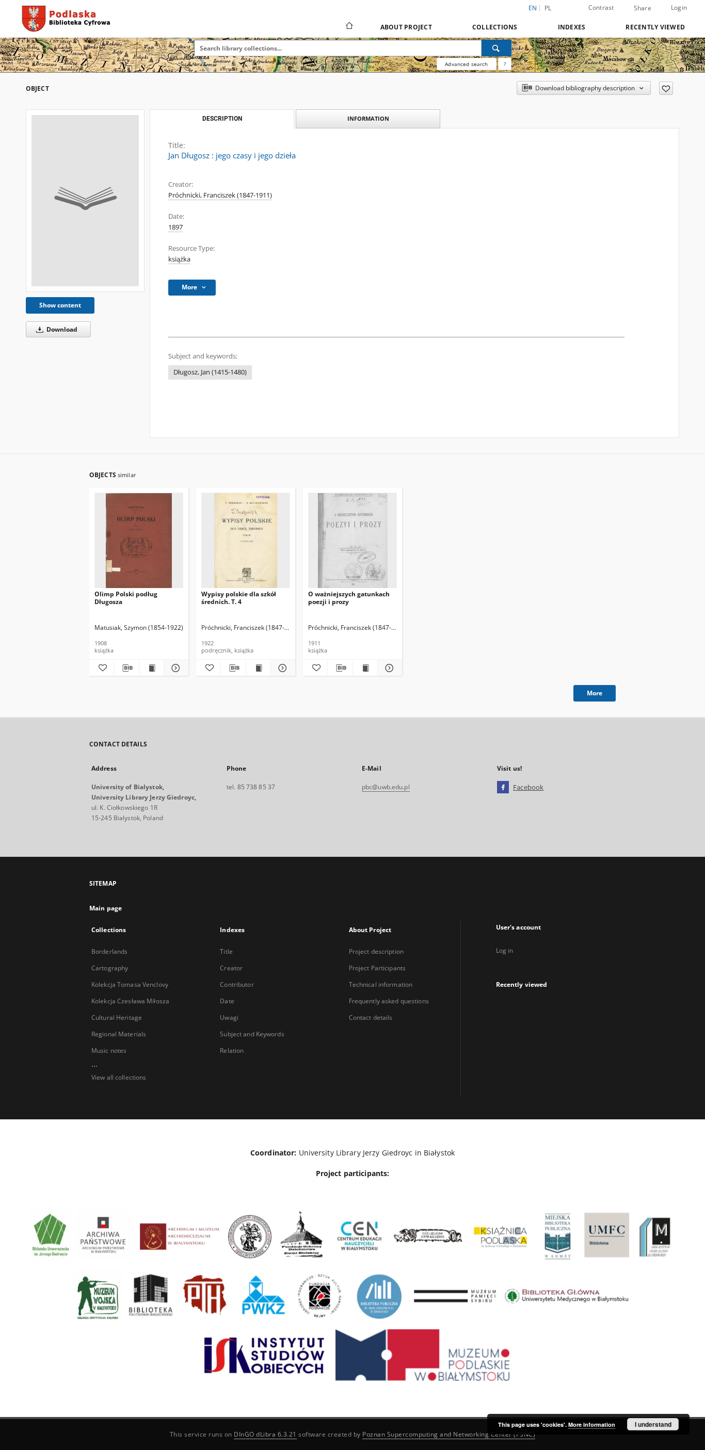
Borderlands (109, 951)
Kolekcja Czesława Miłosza (130, 1001)
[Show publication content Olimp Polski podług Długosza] (151, 668)
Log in (505, 950)
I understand (653, 1424)
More (594, 693)
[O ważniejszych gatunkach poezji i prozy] (352, 541)
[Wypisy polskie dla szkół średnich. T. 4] (246, 541)
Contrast (601, 7)
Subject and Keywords (252, 1034)
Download (61, 329)
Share (642, 8)
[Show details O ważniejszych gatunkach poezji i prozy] (388, 668)
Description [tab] (222, 118)
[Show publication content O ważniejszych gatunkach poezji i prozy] (365, 668)
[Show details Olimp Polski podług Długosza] (175, 668)
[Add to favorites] (666, 88)
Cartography (109, 968)
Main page (105, 908)
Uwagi (229, 1017)
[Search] (496, 48)
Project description (376, 951)
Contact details (371, 1017)
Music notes (108, 1050)
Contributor (236, 984)
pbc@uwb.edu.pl (386, 787)
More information (591, 1424)
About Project (406, 27)
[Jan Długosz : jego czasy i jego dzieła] (85, 200)
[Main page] (348, 26)
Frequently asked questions (389, 1001)
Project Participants (377, 968)
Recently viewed (655, 27)
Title (226, 951)
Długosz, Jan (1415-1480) (210, 372)
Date (227, 1001)
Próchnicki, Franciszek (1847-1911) (220, 195)
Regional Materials (118, 1034)
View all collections (118, 1077)
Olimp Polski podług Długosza (125, 598)
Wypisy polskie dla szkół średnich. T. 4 (238, 598)
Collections (495, 27)
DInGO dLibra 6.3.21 (265, 1434)
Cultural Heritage (116, 1017)
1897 (175, 227)
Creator (231, 968)
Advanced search (466, 64)
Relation (232, 1050)
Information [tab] (368, 118)
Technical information (381, 984)
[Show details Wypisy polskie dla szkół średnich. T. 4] (281, 668)
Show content (60, 305)
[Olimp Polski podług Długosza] (139, 541)
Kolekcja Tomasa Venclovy (129, 984)
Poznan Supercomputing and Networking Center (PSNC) (448, 1434)
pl (548, 8)
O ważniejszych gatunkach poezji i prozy (349, 598)
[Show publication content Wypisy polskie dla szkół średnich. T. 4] (258, 668)
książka (179, 259)
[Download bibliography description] (126, 668)
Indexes (572, 27)
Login (679, 7)
